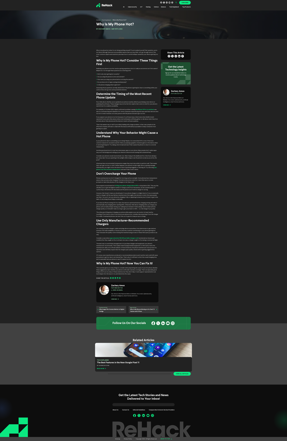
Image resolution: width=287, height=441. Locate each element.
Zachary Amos (104, 29)
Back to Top (165, 439)
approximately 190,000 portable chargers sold (124, 238)
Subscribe (185, 2)
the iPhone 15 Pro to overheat (145, 109)
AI (123, 7)
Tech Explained (174, 7)
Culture (156, 7)
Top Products (186, 7)
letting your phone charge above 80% (126, 185)
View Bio (114, 299)
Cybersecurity (132, 7)
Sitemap (117, 439)
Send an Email (118, 290)
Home (98, 20)
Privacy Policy (128, 439)
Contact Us (125, 410)
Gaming (148, 7)
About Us (115, 410)
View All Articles (182, 373)
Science (163, 7)
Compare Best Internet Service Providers (162, 410)
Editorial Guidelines (139, 410)
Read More (100, 368)
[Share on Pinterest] (120, 278)
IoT (141, 7)
